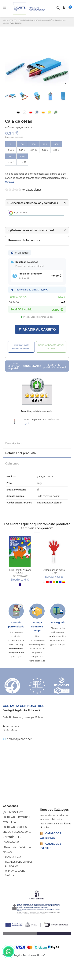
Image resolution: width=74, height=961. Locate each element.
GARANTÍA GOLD (12, 837)
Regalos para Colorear (49, 502)
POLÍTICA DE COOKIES (15, 827)
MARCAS (7, 852)
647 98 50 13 (12, 730)
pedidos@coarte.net (19, 739)
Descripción (13, 443)
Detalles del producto (20, 453)
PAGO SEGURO (11, 842)
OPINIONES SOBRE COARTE (15, 873)
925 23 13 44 (12, 726)
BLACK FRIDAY (13, 856)
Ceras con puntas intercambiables (41, 419)
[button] (37, 230)
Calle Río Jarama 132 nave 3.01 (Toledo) (23, 717)
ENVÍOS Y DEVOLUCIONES (17, 832)
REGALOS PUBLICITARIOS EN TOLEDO (18, 864)
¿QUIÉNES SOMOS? (13, 812)
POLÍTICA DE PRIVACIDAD (16, 817)
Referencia (11, 127)
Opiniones (12, 463)
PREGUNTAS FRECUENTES (17, 846)
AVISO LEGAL (10, 822)
